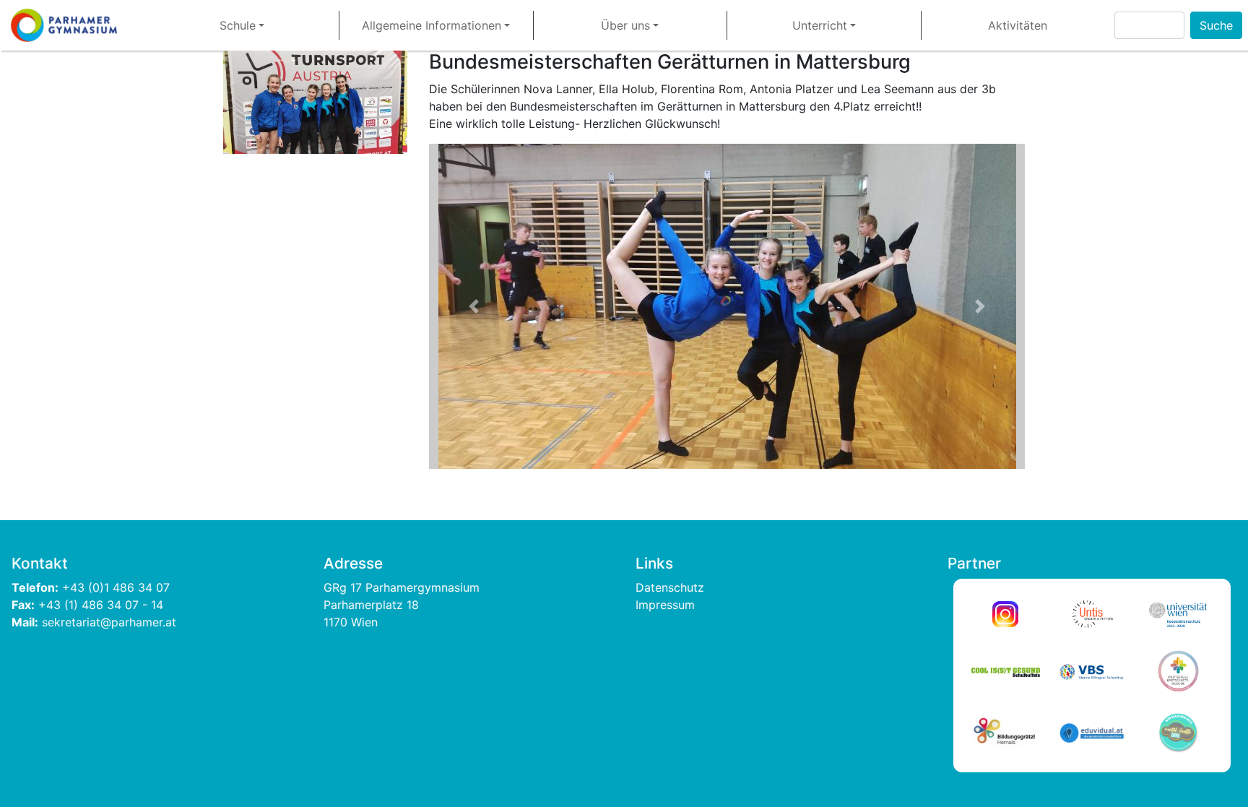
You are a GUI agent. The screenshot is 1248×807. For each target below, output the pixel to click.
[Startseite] (70, 25)
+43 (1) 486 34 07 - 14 (100, 604)
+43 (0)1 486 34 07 (117, 587)
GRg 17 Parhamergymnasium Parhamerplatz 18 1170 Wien (403, 604)
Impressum (665, 604)
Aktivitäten (1017, 25)
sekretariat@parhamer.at (109, 622)
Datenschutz (670, 587)
